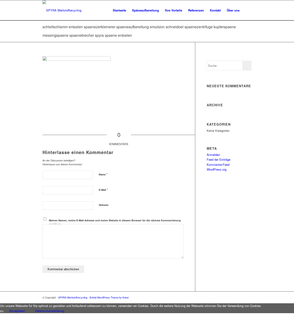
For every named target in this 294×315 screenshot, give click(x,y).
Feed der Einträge (218, 159)
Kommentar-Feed (218, 164)
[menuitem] (119, 10)
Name (103, 174)
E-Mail (103, 189)
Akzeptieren (17, 311)
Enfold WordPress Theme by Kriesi (109, 297)
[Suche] (247, 10)
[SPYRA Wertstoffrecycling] (61, 10)
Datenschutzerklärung (49, 311)
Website (103, 205)
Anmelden (213, 154)
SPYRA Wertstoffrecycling (72, 297)
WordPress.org (216, 169)
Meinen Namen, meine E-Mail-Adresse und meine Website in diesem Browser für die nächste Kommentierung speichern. (115, 222)
